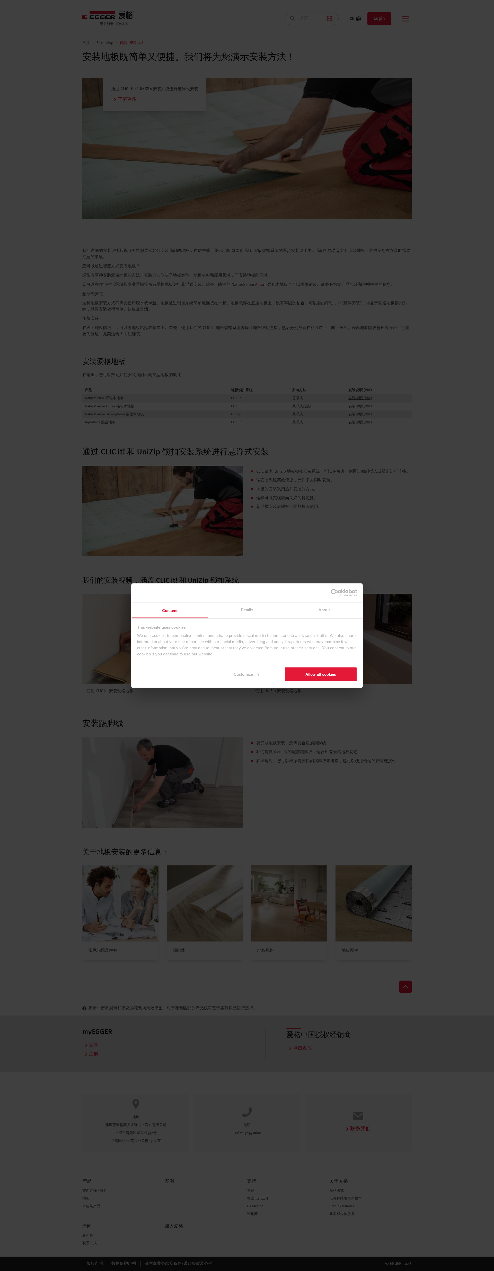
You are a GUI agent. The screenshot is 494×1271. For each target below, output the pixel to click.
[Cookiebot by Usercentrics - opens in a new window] (334, 593)
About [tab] (324, 609)
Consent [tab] (170, 610)
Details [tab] (247, 609)
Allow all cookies (320, 674)
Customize (243, 674)
